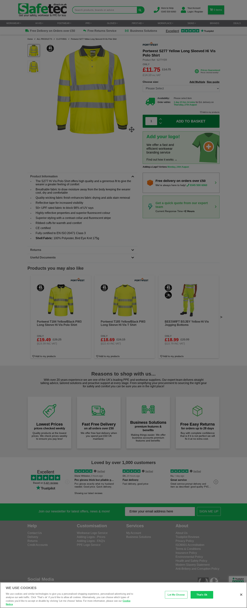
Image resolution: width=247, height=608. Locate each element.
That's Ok (202, 594)
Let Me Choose (176, 594)
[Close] (241, 595)
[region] (123, 595)
